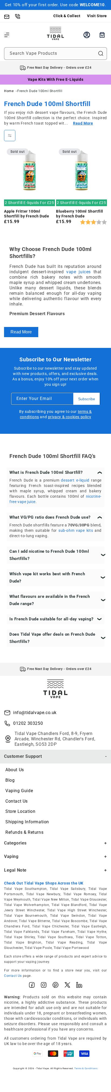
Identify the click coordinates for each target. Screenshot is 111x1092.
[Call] (20, 16)
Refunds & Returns (24, 832)
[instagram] (43, 986)
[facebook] (32, 986)
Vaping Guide (19, 790)
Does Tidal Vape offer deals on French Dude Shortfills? (52, 638)
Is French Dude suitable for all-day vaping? (51, 619)
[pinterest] (55, 986)
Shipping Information (27, 821)
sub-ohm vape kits (75, 530)
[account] (86, 35)
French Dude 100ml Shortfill (39, 91)
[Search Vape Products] (101, 53)
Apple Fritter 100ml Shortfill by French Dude (26, 213)
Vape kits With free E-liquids (55, 79)
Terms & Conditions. (86, 1068)
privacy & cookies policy (69, 417)
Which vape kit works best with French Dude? (47, 578)
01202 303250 (28, 723)
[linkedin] (79, 986)
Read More (21, 332)
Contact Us (16, 801)
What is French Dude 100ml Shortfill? (46, 472)
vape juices (78, 271)
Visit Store (97, 16)
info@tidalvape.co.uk (35, 712)
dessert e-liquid (75, 480)
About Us (14, 769)
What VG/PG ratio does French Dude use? (50, 517)
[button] (7, 35)
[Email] (9, 16)
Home (8, 91)
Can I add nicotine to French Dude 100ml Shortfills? (49, 555)
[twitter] (67, 986)
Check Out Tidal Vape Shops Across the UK (44, 883)
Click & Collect (66, 16)
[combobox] (55, 54)
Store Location (20, 811)
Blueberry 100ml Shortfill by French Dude (79, 213)
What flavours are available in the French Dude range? (49, 600)
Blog (10, 780)
